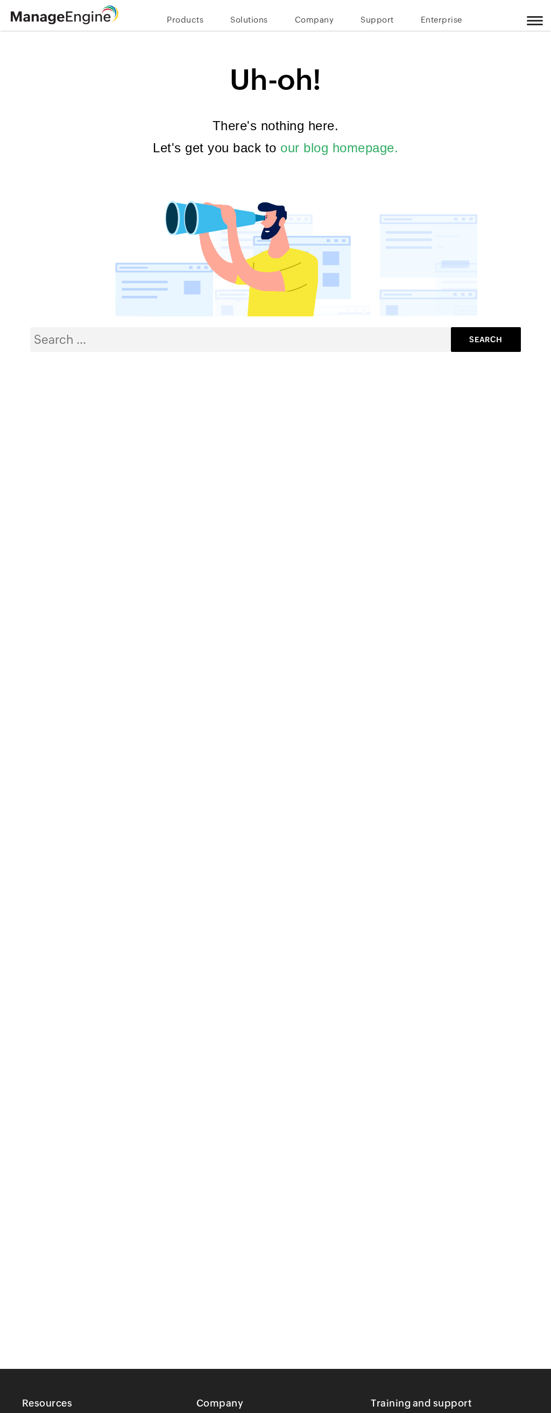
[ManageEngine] (64, 15)
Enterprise (441, 19)
